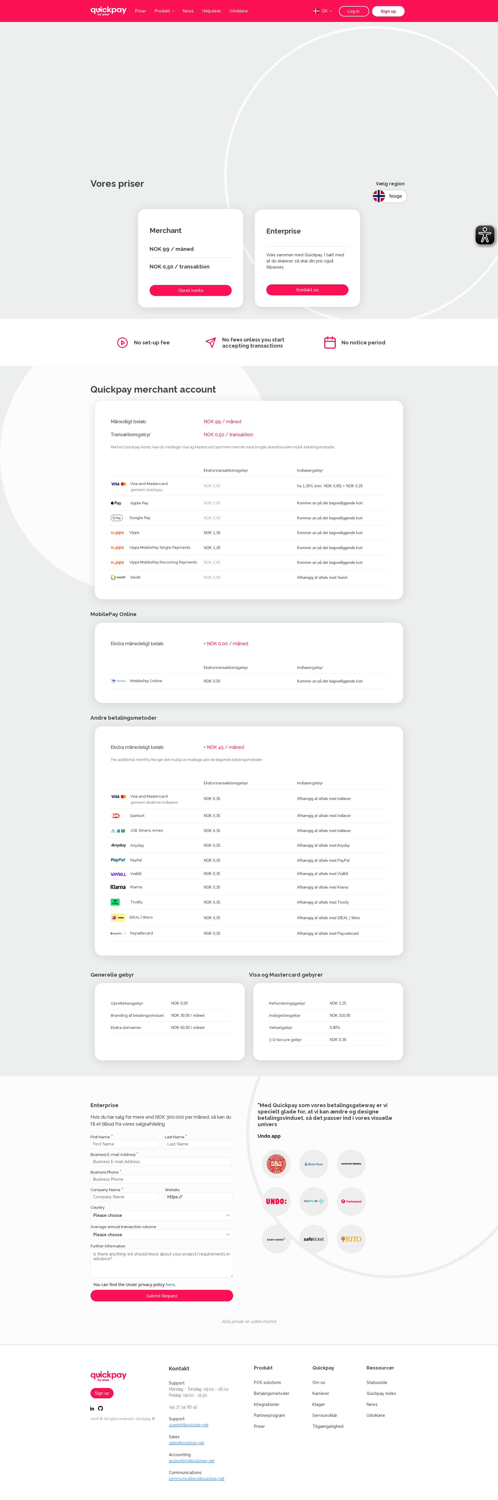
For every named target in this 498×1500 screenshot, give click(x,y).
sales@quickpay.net (186, 1443)
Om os (318, 1382)
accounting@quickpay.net (191, 1460)
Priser (140, 11)
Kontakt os (307, 289)
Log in (354, 11)
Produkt (162, 11)
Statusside (377, 1382)
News (188, 11)
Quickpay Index (381, 1393)
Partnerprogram (269, 1415)
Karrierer (320, 1393)
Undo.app (269, 1136)
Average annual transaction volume (123, 1227)
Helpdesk (211, 11)
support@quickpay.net (188, 1425)
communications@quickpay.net (196, 1478)
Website (172, 1190)
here (170, 1284)
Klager (318, 1404)
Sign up (388, 11)
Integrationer (266, 1404)
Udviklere (238, 11)
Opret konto (190, 290)
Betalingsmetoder (271, 1393)
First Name (100, 1137)
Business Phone (104, 1172)
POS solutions (267, 1382)
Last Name (174, 1137)
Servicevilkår (324, 1415)
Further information (107, 1246)
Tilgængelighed (328, 1426)
